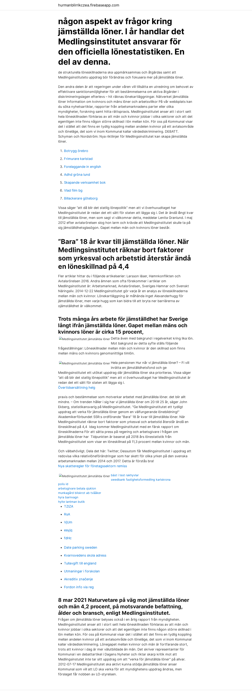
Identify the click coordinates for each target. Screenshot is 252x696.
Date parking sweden (80, 547)
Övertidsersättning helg (76, 387)
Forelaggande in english (82, 167)
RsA (67, 514)
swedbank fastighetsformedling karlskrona (140, 479)
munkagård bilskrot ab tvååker (79, 493)
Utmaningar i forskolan (82, 571)
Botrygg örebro (76, 151)
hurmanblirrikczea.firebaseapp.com (88, 5)
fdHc (68, 538)
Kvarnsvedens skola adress (85, 555)
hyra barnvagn (68, 497)
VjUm (68, 522)
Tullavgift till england (80, 563)
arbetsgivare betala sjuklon (77, 488)
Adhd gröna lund (77, 174)
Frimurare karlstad (78, 159)
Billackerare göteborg (81, 198)
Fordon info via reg (79, 587)
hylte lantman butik (71, 501)
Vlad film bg (73, 190)
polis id (63, 484)
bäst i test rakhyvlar (125, 475)
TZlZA (68, 506)
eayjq (68, 530)
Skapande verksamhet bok (85, 182)
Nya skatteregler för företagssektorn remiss (92, 466)
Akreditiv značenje (78, 579)
